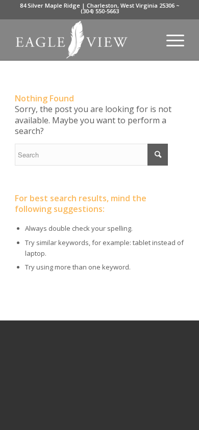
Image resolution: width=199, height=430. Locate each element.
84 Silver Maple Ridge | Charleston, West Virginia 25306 (97, 5)
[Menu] (170, 39)
